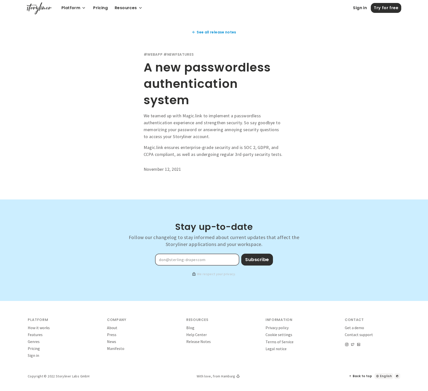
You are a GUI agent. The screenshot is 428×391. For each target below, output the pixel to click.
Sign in (33, 355)
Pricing (34, 348)
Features (35, 334)
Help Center (196, 334)
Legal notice (276, 348)
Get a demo (354, 327)
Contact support (359, 334)
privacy (229, 274)
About (112, 327)
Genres (34, 341)
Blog (190, 327)
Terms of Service (280, 341)
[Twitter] (353, 344)
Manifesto (115, 348)
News (111, 341)
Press (111, 334)
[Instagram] (347, 344)
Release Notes (198, 341)
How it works (39, 327)
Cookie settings (279, 334)
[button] (100, 8)
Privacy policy (277, 327)
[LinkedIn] (359, 344)
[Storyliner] (39, 8)
